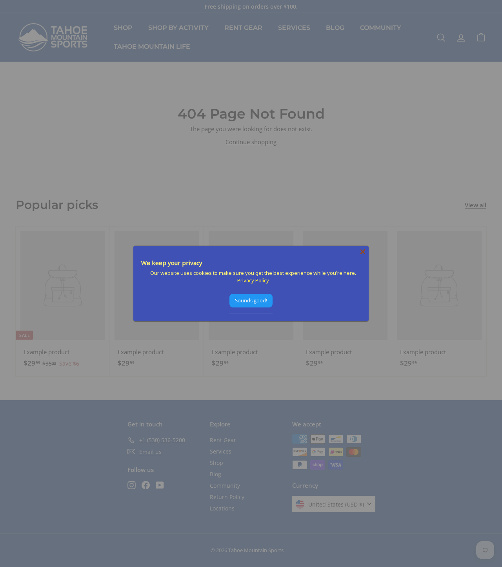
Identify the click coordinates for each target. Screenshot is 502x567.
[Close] (363, 252)
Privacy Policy (253, 280)
